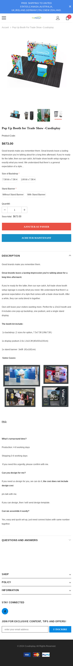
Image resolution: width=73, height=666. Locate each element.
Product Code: (9, 136)
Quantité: (6, 204)
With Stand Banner (36, 194)
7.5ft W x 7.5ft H (9, 179)
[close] (70, 7)
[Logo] (36, 17)
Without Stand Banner (13, 194)
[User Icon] (58, 18)
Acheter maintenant (36, 238)
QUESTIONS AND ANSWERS (20, 540)
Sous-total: (7, 216)
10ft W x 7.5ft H (28, 179)
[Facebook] (5, 611)
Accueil (5, 27)
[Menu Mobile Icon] (4, 18)
